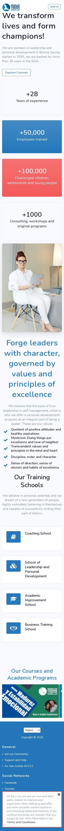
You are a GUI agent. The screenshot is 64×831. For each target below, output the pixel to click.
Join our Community (16, 754)
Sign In (54, 6)
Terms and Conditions (21, 822)
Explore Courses (16, 72)
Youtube (10, 789)
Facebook (11, 783)
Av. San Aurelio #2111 (19, 766)
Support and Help (15, 760)
